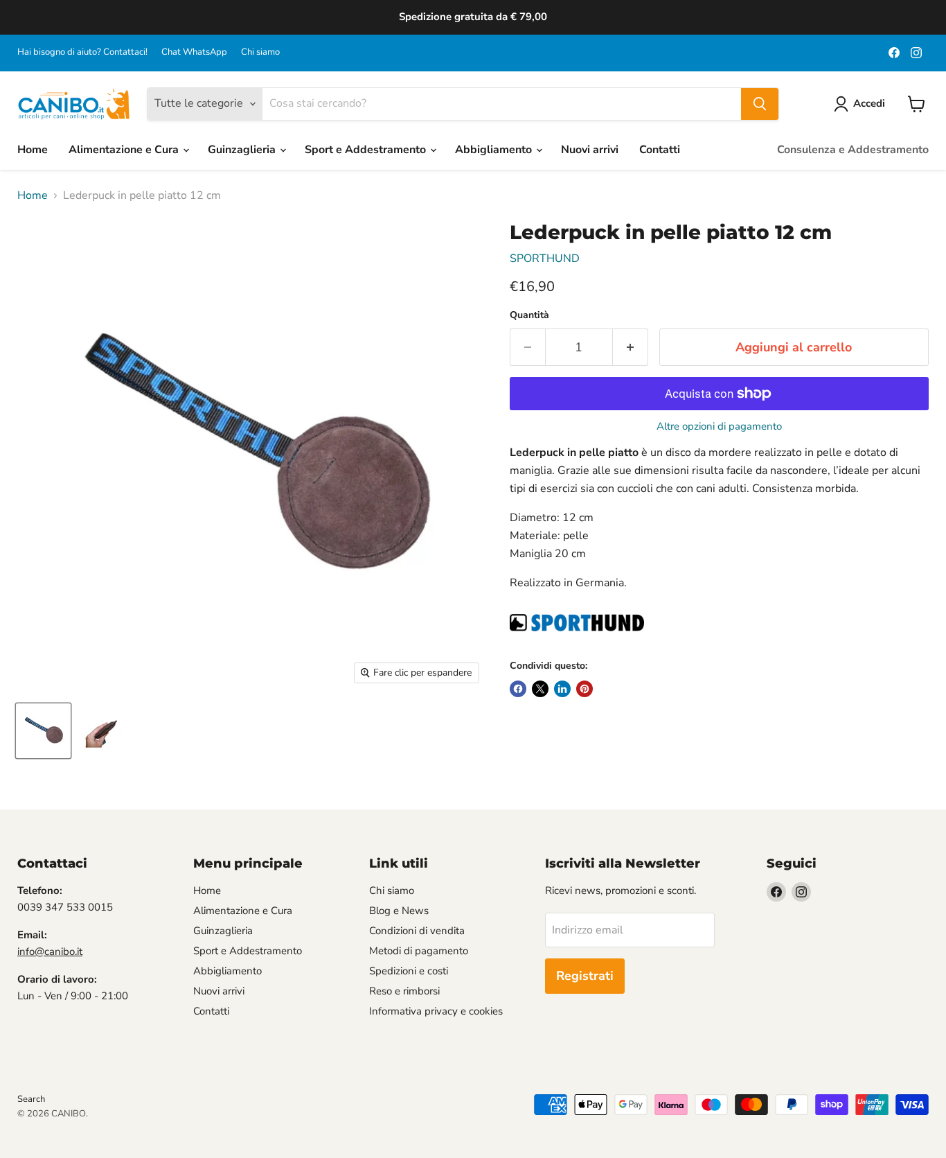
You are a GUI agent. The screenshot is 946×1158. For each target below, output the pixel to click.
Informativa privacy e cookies (436, 1011)
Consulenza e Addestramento (853, 149)
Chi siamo (260, 52)
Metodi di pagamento (418, 951)
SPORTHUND (545, 258)
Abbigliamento (495, 149)
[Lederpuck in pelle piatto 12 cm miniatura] (43, 730)
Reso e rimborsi (404, 991)
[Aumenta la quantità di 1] (630, 347)
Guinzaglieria (243, 149)
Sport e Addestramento (367, 149)
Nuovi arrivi (589, 149)
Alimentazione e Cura (125, 149)
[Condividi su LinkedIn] (562, 689)
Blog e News (399, 911)
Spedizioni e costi (408, 971)
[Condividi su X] (540, 689)
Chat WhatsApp (194, 52)
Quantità (529, 315)
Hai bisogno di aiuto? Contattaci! (82, 52)
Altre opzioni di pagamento (719, 426)
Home (32, 149)
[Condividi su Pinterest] (584, 689)
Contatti (659, 149)
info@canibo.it (49, 951)
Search (31, 1099)
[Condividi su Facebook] (518, 689)
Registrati (585, 975)
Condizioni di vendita (417, 931)
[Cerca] (759, 104)
